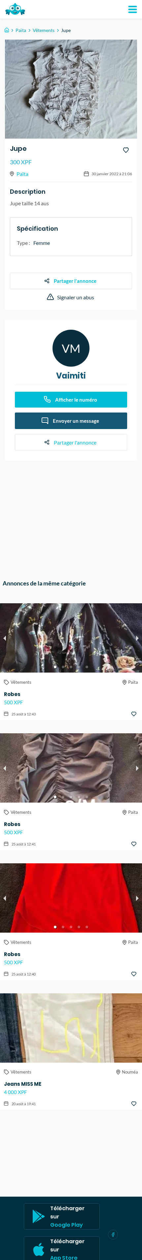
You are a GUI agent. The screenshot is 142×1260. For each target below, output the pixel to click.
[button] (55, 667)
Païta (21, 30)
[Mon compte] (132, 9)
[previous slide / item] (4, 638)
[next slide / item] (137, 638)
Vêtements (43, 30)
